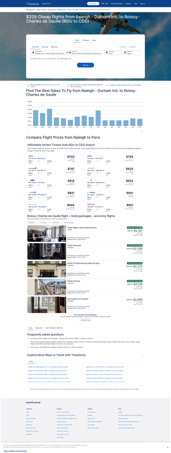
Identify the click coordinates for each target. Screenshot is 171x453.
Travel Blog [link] (60, 437)
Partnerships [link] (29, 421)
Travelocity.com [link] (30, 9)
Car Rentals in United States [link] (64, 424)
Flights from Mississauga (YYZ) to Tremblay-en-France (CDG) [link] (48, 367)
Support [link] (120, 412)
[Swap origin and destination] (67, 52)
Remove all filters (69, 222)
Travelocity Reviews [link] (62, 428)
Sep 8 (129, 53)
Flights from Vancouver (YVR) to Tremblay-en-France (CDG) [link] (47, 370)
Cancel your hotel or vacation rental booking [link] (130, 415)
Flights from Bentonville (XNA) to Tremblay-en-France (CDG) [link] (47, 374)
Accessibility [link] (91, 424)
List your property (117, 3)
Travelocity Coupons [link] (62, 431)
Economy (133, 47)
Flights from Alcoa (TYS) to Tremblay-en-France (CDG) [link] (103, 374)
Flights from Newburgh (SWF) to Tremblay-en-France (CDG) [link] (105, 382)
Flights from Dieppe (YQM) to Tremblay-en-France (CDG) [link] (104, 370)
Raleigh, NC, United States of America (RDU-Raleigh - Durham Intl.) (50, 53)
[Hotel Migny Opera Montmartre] (105, 233)
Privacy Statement (10, 451)
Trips (135, 3)
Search (85, 65)
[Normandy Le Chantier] (105, 304)
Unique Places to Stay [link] (63, 434)
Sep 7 (111, 53)
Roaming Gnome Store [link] (32, 431)
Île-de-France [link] (52, 9)
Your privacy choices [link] (93, 428)
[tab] (77, 40)
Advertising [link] (29, 434)
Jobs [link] (27, 415)
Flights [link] (38, 9)
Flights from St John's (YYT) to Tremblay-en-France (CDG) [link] (105, 367)
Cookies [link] (89, 415)
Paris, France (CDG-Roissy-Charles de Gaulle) (87, 53)
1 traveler (122, 47)
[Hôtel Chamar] (105, 287)
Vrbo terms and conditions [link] (94, 421)
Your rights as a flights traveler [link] (126, 428)
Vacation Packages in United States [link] (67, 418)
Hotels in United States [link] (63, 412)
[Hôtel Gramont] (105, 251)
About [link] (27, 412)
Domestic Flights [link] (61, 421)
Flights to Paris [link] (61, 9)
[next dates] (141, 131)
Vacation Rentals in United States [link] (66, 415)
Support (128, 3)
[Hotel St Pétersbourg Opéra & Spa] (105, 269)
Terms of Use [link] (91, 418)
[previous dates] (29, 131)
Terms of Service (21, 451)
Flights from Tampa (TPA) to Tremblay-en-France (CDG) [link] (104, 378)
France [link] (44, 9)
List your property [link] (31, 418)
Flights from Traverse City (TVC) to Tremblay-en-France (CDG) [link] (48, 378)
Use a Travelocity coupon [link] (125, 424)
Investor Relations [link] (31, 428)
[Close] (168, 447)
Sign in (143, 3)
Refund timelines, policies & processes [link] (128, 421)
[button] (85, 355)
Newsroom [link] (29, 424)
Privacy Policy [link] (91, 412)
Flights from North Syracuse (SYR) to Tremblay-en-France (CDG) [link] (49, 382)
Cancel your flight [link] (123, 418)
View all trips (85, 320)
